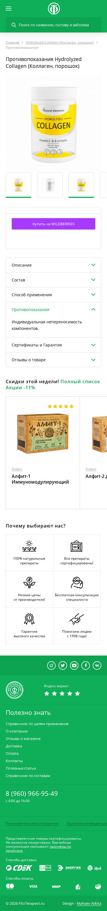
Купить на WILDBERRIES (53, 223)
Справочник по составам (28, 775)
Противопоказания (30, 309)
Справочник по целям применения (37, 723)
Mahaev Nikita (89, 903)
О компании (17, 731)
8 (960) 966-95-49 (32, 793)
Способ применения (32, 294)
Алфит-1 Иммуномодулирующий (40, 479)
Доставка (14, 746)
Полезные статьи (21, 768)
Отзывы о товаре (29, 359)
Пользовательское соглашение (32, 823)
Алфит (17, 468)
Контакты (14, 760)
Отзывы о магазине (23, 738)
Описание (22, 265)
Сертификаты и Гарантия (37, 345)
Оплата (12, 753)
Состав (18, 280)
